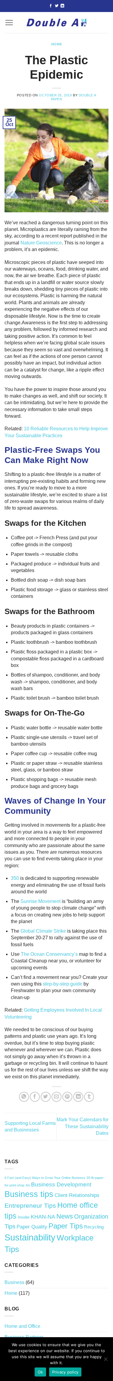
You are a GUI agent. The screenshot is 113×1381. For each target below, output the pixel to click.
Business (14, 1282)
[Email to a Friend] (56, 1097)
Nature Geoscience (41, 242)
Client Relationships (77, 1195)
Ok (40, 1372)
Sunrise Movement (40, 901)
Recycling (94, 1226)
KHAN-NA (43, 1217)
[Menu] (9, 22)
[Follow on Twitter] (56, 6)
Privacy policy (65, 1372)
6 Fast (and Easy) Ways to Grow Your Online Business (45, 1178)
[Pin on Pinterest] (67, 1097)
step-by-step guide (62, 983)
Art (28, 1185)
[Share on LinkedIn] (78, 1097)
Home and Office (22, 1326)
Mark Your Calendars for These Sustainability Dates (82, 1126)
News (64, 1216)
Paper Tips (66, 1226)
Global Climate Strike (43, 931)
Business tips (29, 1194)
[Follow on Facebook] (50, 6)
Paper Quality (32, 1227)
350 (15, 878)
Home (56, 44)
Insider (24, 1217)
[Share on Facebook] (35, 1097)
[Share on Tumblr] (89, 1097)
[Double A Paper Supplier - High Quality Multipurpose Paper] (57, 22)
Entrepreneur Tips (30, 1205)
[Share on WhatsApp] (24, 1097)
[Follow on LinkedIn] (62, 6)
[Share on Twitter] (46, 1097)
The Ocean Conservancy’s (49, 954)
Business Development (61, 1184)
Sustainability (30, 1237)
